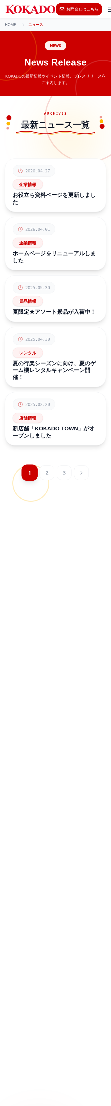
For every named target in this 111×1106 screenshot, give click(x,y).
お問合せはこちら (82, 9)
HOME (10, 24)
